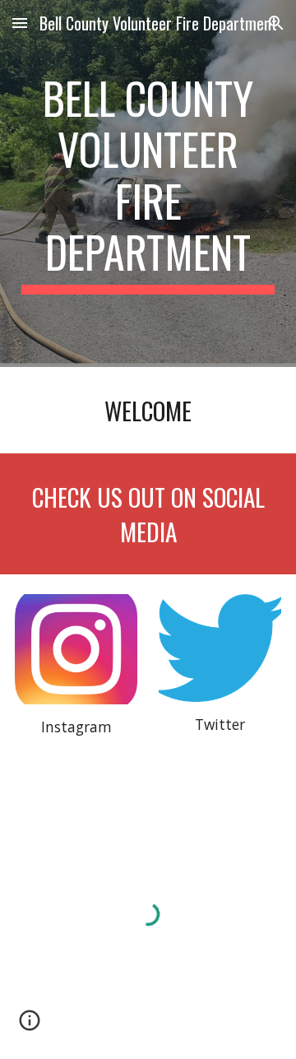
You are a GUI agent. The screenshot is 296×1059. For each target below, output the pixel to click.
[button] (19, 22)
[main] (148, 183)
